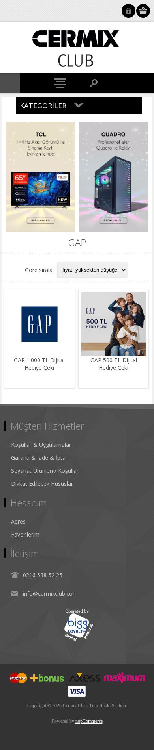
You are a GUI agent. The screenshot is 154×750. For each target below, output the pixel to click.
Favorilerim (25, 534)
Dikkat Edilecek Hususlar (42, 483)
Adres (18, 521)
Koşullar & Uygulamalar (41, 444)
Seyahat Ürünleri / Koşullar (45, 470)
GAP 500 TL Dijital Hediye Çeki (113, 363)
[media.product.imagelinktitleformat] (39, 324)
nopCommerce (89, 721)
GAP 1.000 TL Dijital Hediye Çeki (39, 363)
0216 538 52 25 (42, 575)
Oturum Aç (128, 11)
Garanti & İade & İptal (39, 457)
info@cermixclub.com (50, 593)
